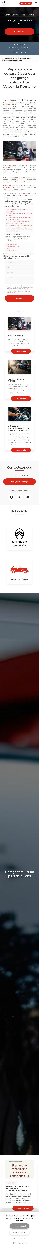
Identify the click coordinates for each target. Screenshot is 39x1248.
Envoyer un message (19, 482)
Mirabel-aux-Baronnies (13, 246)
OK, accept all (20, 1226)
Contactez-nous (25, 3)
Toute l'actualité (23, 1208)
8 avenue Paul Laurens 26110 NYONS (19, 49)
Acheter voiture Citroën (16, 380)
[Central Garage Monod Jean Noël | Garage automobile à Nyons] (4, 3)
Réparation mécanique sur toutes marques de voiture (19, 428)
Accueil (4, 57)
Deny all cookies (20, 1232)
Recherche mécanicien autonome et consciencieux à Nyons (17, 1188)
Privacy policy (20, 1243)
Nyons (8, 248)
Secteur (10, 57)
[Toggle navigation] (36, 3)
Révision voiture (16, 335)
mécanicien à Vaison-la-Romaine (22, 177)
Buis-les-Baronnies (11, 244)
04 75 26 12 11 (19, 45)
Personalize (20, 1239)
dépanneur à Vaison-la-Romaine (22, 193)
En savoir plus (19, 32)
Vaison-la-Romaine (19, 57)
